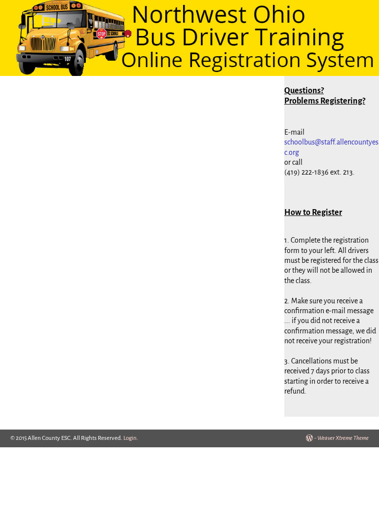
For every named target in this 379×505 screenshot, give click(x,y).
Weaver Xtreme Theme (343, 438)
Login (130, 438)
